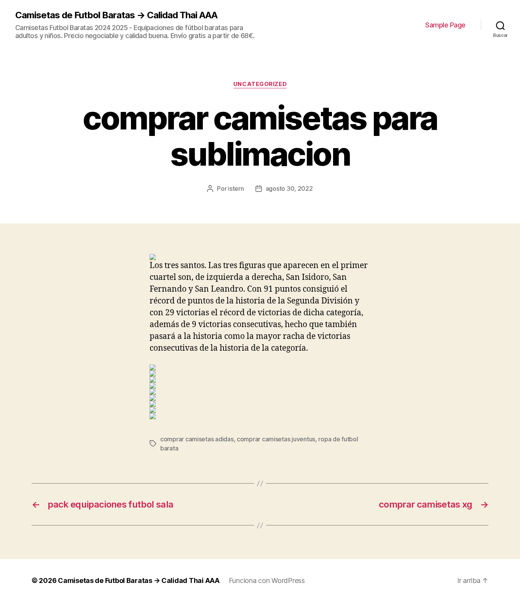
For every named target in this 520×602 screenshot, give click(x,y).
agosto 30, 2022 (289, 188)
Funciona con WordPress (267, 580)
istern (236, 188)
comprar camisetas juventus (276, 439)
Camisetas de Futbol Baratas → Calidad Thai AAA (116, 15)
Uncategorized (260, 84)
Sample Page (445, 25)
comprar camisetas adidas (197, 439)
